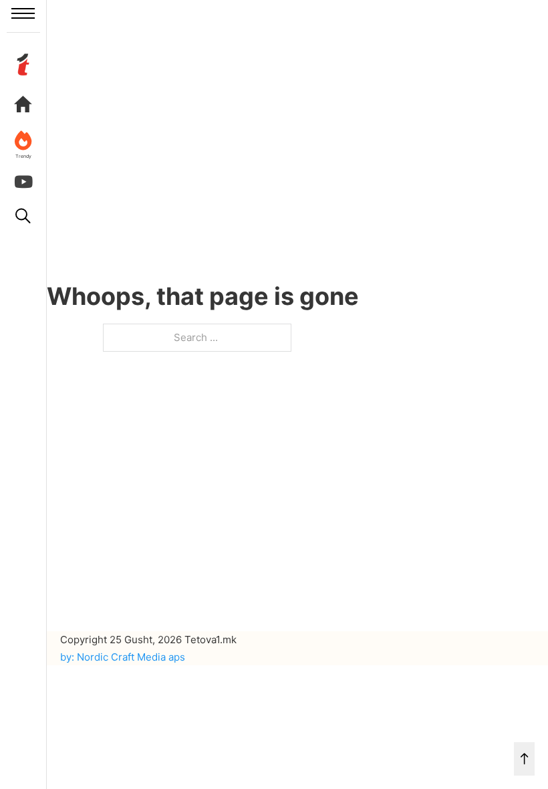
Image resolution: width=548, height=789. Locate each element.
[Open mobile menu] (23, 13)
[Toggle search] (23, 216)
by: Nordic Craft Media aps (122, 657)
